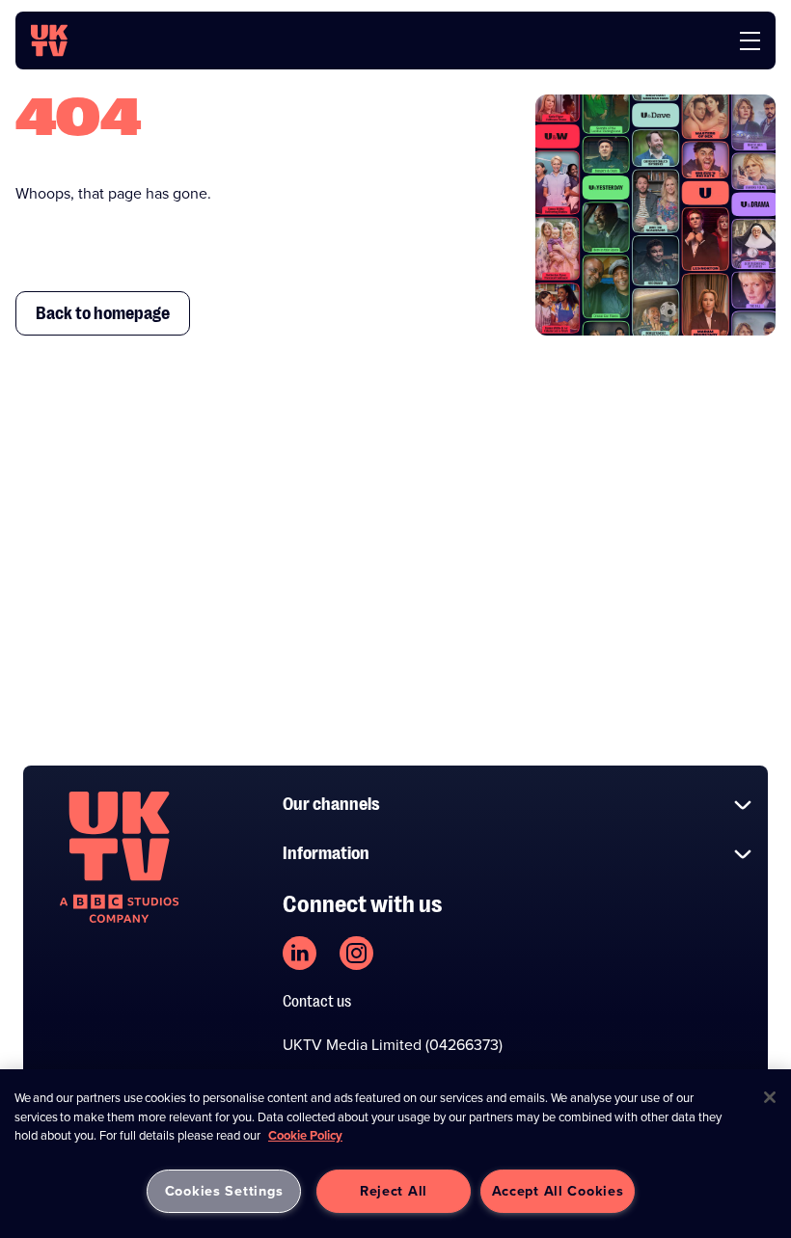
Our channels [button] (331, 804)
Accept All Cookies (558, 1190)
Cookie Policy (305, 1135)
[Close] (770, 1097)
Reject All (393, 1190)
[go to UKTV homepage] (49, 40)
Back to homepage (103, 313)
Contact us (317, 1001)
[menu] (750, 41)
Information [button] (326, 853)
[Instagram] (356, 953)
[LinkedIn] (299, 953)
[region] (395, 1153)
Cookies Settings (224, 1190)
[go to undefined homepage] (119, 857)
